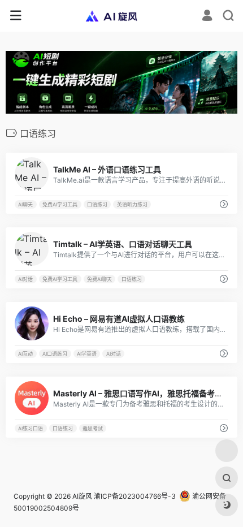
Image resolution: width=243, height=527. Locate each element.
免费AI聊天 (99, 279)
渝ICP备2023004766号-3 (135, 496)
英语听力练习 (132, 204)
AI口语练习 (54, 354)
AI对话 (25, 279)
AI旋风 (82, 496)
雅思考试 (93, 428)
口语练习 (97, 204)
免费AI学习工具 (59, 204)
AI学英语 (87, 354)
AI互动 (25, 354)
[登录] (207, 16)
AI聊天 (25, 204)
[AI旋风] (122, 16)
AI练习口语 (30, 428)
